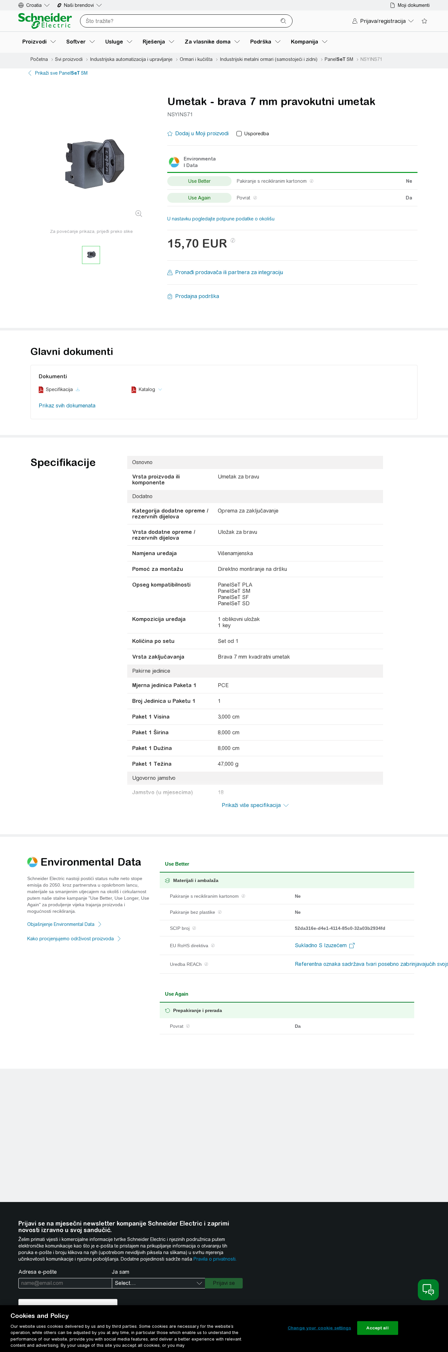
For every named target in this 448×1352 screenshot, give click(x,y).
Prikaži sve (61, 73)
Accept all (377, 1327)
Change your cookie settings (319, 1327)
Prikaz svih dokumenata (67, 406)
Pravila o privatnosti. (214, 1259)
